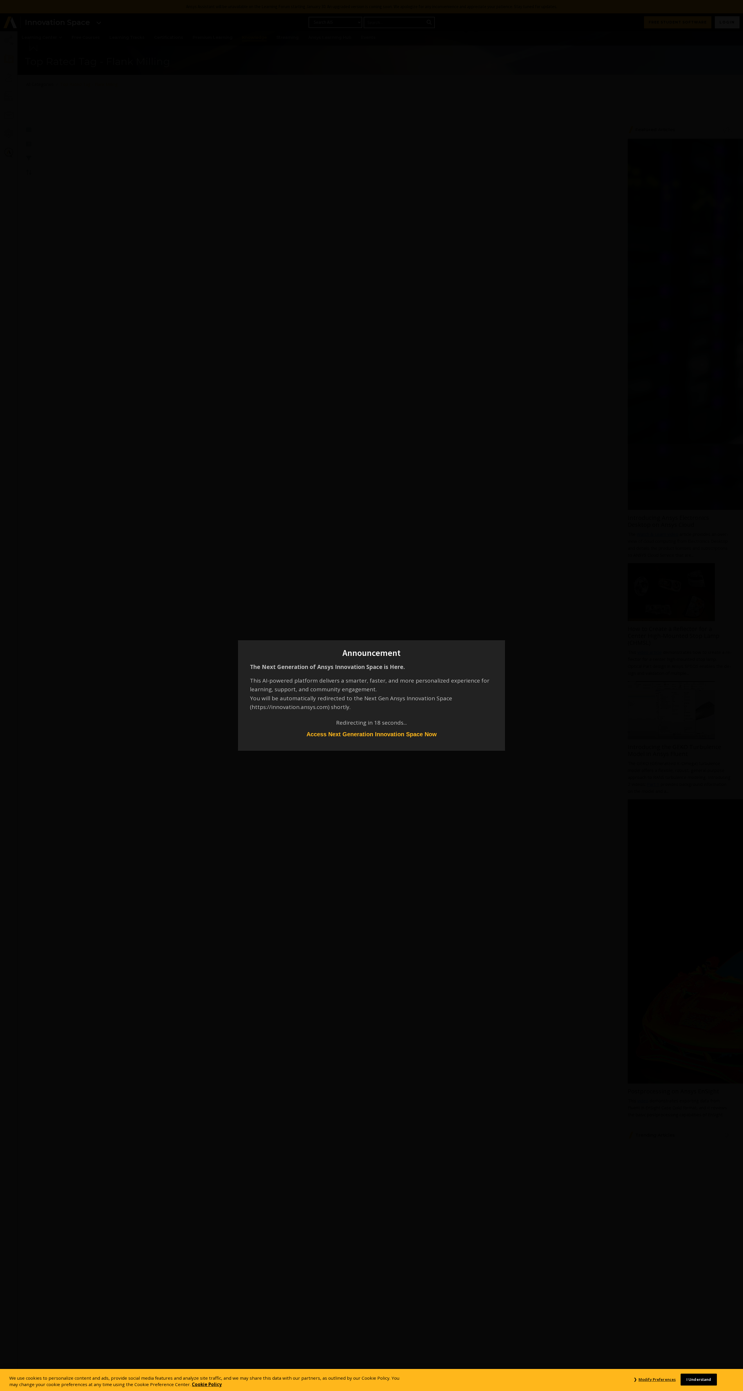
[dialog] (371, 695)
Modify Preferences (657, 1379)
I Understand (698, 1379)
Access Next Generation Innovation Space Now (371, 734)
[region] (371, 1380)
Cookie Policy (207, 1385)
